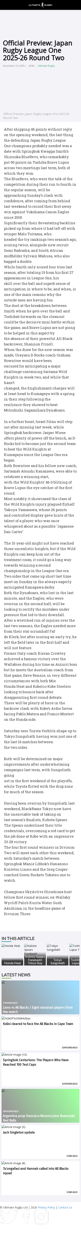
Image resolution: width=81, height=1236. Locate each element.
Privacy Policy (46, 1207)
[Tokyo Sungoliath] (57, 948)
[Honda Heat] (12, 946)
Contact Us (65, 1207)
